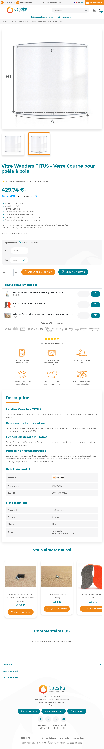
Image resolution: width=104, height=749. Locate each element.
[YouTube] (63, 719)
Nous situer (77, 711)
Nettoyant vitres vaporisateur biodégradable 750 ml (38, 292)
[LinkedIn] (56, 719)
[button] (3, 10)
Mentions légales (41, 738)
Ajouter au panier (40, 271)
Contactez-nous (54, 711)
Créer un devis (75, 271)
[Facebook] (40, 719)
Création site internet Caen (60, 738)
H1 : (7, 250)
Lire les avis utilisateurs (53, 344)
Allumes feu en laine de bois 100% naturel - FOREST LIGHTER (43, 314)
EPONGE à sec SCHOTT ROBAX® (29, 303)
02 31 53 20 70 (30, 711)
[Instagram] (48, 719)
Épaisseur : (11, 243)
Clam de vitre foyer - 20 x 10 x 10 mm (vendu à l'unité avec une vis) (21, 597)
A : (6, 260)
